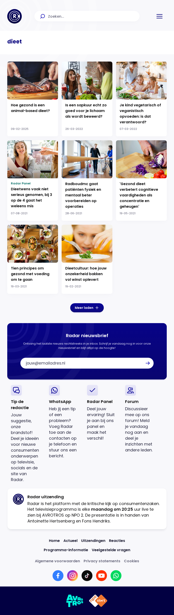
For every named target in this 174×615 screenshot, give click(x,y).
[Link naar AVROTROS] (74, 601)
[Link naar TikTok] (87, 575)
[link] (26, 433)
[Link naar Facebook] (58, 575)
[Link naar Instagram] (72, 575)
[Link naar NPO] (98, 601)
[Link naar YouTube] (101, 575)
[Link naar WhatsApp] (116, 575)
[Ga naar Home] (14, 16)
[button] (159, 16)
